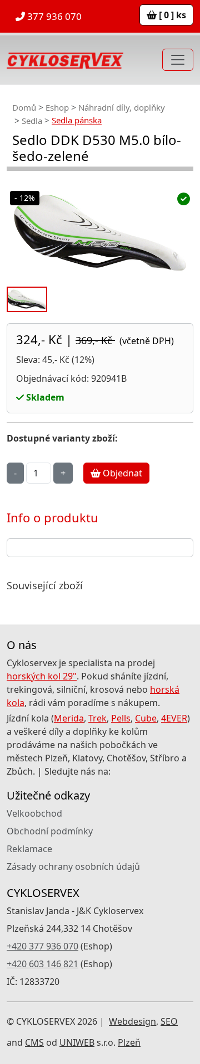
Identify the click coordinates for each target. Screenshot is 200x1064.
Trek (97, 718)
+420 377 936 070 (42, 946)
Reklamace (29, 849)
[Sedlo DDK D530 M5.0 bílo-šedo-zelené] (100, 233)
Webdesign (132, 1021)
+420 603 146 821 (42, 964)
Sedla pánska (77, 120)
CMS (34, 1042)
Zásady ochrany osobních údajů (73, 866)
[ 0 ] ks (171, 15)
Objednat (121, 473)
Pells (121, 718)
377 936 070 (53, 16)
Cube (146, 718)
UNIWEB (76, 1042)
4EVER (174, 718)
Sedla (32, 120)
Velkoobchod (34, 813)
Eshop (57, 107)
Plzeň (129, 1042)
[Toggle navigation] (177, 60)
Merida (69, 718)
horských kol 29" (42, 676)
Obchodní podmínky (50, 831)
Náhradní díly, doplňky (121, 107)
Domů (24, 107)
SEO (169, 1021)
